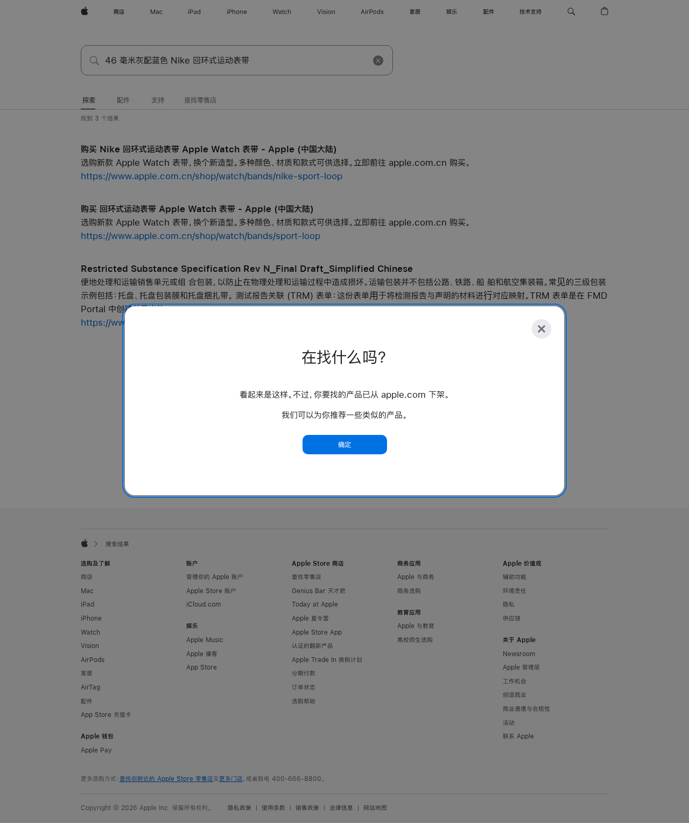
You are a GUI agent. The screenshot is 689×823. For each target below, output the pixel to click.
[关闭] (541, 329)
